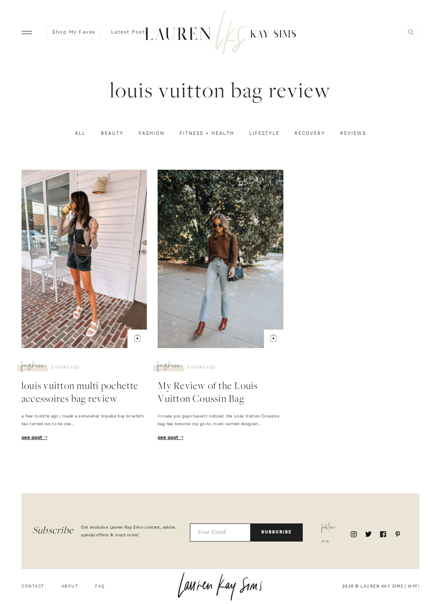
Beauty (112, 133)
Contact (33, 586)
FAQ (100, 586)
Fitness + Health (207, 133)
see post (32, 437)
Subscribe (276, 532)
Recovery (310, 133)
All (80, 133)
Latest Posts (130, 32)
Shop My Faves (74, 32)
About (70, 586)
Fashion (152, 133)
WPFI (413, 586)
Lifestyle (264, 133)
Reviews (353, 133)
